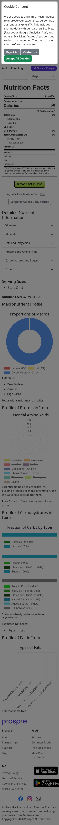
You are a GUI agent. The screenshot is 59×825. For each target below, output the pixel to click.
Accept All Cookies (18, 58)
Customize (30, 52)
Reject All (12, 52)
